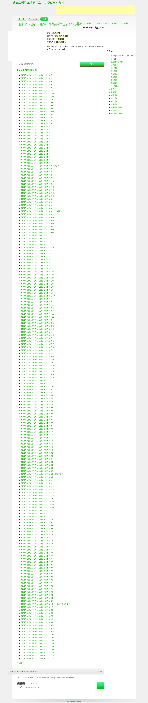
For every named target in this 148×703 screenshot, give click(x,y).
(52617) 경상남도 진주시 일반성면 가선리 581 (37, 547)
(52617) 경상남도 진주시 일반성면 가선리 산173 (38, 365)
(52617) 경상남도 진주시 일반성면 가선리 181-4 (37, 374)
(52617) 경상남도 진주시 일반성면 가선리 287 (37, 471)
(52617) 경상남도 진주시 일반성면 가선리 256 (37, 411)
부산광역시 (97, 23)
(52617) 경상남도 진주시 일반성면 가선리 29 (36, 78)
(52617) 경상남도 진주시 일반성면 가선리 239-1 (37, 386)
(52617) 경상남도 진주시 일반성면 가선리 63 (36, 259)
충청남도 (79, 23)
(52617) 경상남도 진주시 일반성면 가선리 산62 (37, 247)
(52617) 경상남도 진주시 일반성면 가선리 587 (37, 559)
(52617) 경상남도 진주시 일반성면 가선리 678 (37, 616)
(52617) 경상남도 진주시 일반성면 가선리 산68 (37, 284)
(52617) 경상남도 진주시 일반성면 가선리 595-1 (37, 568)
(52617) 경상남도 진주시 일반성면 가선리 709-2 (37, 628)
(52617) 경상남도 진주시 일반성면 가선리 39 (36, 120)
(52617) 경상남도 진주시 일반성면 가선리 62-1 (37, 253)
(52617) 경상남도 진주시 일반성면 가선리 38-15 (37, 117)
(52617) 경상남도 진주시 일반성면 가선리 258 (37, 423)
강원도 (107, 23)
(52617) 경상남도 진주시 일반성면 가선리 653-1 (37, 613)
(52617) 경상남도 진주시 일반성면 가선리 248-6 (37, 405)
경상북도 (42, 23)
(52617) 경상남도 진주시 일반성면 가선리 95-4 (37, 359)
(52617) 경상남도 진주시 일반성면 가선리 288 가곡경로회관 (42, 474)
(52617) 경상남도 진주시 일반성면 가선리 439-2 (37, 507)
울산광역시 (66, 25)
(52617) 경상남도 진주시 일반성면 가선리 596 (37, 571)
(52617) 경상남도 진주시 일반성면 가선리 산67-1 (38, 281)
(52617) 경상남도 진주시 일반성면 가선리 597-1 (37, 574)
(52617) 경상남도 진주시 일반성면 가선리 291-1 (37, 480)
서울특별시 (60, 23)
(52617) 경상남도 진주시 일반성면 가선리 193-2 (37, 377)
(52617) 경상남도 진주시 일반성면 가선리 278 (37, 441)
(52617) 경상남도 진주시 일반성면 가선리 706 (37, 622)
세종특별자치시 (78, 25)
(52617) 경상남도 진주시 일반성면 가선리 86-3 (37, 329)
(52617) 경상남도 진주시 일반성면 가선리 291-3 (37, 486)
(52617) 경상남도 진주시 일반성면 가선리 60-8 (37, 229)
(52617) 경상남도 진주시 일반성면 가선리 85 (36, 320)
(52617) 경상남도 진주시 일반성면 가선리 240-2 (37, 389)
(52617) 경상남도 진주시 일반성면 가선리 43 (36, 126)
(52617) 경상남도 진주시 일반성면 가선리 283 (37, 456)
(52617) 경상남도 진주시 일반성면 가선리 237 (37, 383)
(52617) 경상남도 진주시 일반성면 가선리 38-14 (37, 114)
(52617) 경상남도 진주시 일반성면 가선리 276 (37, 435)
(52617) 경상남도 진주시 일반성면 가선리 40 (36, 123)
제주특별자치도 (54, 25)
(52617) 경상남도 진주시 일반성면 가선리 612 (37, 598)
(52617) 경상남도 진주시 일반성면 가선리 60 (36, 208)
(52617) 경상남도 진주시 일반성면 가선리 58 (36, 199)
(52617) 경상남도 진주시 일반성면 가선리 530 (37, 510)
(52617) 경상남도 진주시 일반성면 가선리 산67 (37, 278)
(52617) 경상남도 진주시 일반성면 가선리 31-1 (37, 90)
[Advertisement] (95, 9)
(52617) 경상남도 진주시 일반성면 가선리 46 (36, 172)
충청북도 (115, 23)
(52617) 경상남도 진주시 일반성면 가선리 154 (37, 362)
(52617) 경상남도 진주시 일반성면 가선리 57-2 (37, 190)
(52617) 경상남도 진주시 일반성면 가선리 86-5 (37, 335)
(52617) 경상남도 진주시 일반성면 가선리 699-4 (37, 619)
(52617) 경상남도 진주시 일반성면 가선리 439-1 (37, 504)
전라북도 (88, 23)
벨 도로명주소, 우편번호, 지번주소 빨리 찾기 (38, 2)
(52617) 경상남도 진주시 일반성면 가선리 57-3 (37, 196)
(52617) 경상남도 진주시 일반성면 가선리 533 (37, 516)
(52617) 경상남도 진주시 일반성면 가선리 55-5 (37, 184)
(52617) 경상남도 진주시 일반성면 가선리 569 (37, 528)
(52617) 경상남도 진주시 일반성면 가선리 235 (37, 380)
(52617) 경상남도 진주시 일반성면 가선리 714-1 (37, 634)
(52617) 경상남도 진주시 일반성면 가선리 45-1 (37, 169)
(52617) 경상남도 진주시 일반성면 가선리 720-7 (37, 658)
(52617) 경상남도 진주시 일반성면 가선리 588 (37, 562)
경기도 (34, 23)
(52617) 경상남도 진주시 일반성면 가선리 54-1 (37, 181)
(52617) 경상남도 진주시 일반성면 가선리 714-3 (37, 643)
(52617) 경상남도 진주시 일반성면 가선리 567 (37, 522)
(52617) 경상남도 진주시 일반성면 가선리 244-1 (37, 395)
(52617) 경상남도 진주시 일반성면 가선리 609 (37, 595)
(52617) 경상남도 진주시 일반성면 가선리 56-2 (37, 187)
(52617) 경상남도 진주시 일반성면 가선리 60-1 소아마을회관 (42, 211)
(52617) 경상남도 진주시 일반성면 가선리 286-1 (37, 468)
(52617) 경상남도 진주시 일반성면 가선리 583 (37, 550)
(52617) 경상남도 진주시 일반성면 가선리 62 (36, 238)
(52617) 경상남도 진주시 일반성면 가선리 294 (37, 498)
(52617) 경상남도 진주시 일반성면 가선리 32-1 (37, 99)
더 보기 (20, 663)
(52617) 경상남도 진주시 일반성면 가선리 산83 (37, 314)
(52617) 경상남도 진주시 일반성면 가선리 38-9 (37, 111)
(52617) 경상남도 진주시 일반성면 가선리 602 (37, 580)
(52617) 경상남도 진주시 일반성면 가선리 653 (37, 610)
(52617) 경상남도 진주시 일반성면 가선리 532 (37, 513)
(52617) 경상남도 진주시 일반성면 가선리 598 (37, 577)
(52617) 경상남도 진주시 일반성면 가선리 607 (37, 589)
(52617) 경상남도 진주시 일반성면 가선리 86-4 (37, 332)
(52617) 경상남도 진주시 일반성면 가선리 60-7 (37, 226)
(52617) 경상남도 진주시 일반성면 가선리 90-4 (37, 356)
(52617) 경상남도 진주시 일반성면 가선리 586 (37, 556)
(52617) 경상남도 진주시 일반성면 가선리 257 (37, 417)
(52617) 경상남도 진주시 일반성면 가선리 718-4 (37, 646)
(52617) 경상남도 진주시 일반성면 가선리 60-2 (37, 214)
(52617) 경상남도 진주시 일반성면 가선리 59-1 (37, 202)
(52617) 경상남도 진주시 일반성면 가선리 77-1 (37, 299)
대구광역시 (124, 23)
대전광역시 (32, 25)
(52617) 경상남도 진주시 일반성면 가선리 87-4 (37, 338)
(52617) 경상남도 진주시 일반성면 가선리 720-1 (37, 652)
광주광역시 (42, 25)
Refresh (21, 19)
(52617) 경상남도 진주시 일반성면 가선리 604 (37, 583)
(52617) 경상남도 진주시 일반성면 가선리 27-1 (37, 75)
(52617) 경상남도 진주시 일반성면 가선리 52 (36, 175)
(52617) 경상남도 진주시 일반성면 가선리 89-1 (37, 353)
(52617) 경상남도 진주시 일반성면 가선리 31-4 (37, 93)
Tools (44, 19)
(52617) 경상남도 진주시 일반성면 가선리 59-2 (37, 205)
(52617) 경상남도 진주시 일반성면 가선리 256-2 (37, 414)
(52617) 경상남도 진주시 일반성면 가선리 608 (37, 592)
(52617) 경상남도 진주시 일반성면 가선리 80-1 (37, 308)
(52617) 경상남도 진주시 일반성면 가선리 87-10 (37, 350)
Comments (33, 19)
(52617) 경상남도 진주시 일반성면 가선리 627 (37, 601)
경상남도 (51, 23)
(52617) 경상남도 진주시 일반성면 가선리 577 (37, 538)
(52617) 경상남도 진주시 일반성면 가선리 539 (37, 519)
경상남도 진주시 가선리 (27, 70)
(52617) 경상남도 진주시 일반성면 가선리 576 (37, 534)
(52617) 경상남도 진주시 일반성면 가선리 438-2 (37, 501)
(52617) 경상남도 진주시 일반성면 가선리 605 (37, 586)
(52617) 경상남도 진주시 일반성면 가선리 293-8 (37, 495)
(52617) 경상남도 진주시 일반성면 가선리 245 (37, 398)
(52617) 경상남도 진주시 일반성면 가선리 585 (37, 553)
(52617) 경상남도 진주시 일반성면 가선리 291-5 (37, 492)
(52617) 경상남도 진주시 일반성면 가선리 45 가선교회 (40, 166)
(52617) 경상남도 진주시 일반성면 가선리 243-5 (37, 392)
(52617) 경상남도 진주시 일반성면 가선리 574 (37, 531)
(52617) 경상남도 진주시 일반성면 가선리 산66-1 (38, 275)
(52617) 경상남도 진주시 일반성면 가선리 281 (37, 453)
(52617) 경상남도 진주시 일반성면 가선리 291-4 (37, 489)
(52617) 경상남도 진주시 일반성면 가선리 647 (37, 607)
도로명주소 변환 (24, 23)
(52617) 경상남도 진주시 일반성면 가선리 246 (37, 402)
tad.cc (68, 701)
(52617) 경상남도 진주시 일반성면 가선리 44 (36, 148)
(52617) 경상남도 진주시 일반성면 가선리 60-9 (37, 232)
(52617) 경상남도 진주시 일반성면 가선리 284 (37, 459)
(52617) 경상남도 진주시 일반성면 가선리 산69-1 (38, 290)
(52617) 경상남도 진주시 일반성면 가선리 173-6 (37, 371)
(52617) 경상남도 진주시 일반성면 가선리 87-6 (37, 341)
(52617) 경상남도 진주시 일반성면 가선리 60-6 (37, 220)
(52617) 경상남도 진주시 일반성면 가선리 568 (37, 525)
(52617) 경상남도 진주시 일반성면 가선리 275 (37, 432)
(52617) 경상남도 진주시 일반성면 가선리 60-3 (37, 217)
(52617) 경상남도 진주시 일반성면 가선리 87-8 (37, 347)
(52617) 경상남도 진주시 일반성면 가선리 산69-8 (38, 296)
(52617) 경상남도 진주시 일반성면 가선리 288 (37, 477)
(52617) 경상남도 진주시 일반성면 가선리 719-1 (37, 649)
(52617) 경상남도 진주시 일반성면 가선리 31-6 (37, 96)
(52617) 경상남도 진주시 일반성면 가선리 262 (37, 426)
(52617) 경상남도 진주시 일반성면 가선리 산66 (37, 272)
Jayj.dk (75, 701)
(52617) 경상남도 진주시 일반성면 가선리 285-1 (37, 462)
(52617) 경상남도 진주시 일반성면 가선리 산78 (37, 305)
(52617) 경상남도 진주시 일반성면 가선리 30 (36, 81)
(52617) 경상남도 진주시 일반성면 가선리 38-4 (37, 105)
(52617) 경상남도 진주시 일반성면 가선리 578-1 (37, 541)
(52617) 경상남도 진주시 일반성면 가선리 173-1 (37, 368)
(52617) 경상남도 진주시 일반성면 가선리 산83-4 (38, 317)
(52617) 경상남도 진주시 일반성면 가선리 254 (37, 408)
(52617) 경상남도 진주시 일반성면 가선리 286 (37, 465)
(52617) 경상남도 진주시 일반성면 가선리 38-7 (37, 108)
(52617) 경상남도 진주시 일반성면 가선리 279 (37, 447)
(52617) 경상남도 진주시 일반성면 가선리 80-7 (37, 311)
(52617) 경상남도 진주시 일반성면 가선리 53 (36, 178)
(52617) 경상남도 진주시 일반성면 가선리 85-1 (37, 323)
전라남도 (70, 23)
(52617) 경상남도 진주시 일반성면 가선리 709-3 (37, 631)
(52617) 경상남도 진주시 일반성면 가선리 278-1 (37, 444)
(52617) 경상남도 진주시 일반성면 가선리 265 (37, 429)
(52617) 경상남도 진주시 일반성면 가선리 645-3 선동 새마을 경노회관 (45, 604)
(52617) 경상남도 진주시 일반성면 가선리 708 (37, 625)
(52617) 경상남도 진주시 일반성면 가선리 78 (36, 302)
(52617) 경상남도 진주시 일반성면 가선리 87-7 (37, 344)
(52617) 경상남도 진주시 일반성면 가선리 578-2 (37, 544)
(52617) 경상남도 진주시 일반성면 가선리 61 (36, 235)
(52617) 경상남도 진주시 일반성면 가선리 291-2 (37, 483)
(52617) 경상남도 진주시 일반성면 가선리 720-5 (37, 655)
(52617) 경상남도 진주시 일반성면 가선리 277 (37, 438)
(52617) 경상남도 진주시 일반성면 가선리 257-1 (37, 420)
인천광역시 (22, 25)
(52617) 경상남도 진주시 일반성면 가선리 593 (37, 565)
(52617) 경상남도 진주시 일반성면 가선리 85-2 (37, 326)
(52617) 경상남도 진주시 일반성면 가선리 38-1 (37, 102)
